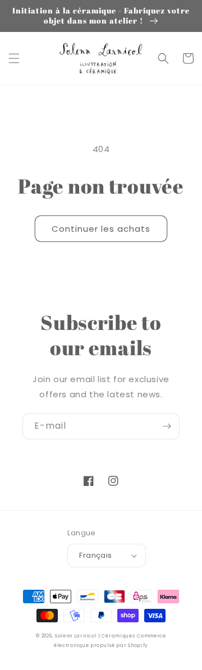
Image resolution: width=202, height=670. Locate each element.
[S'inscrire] (166, 426)
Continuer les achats (101, 229)
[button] (14, 58)
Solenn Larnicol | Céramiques (95, 635)
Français (95, 555)
